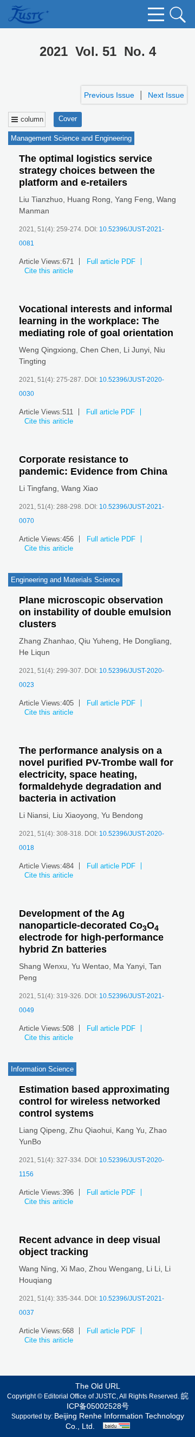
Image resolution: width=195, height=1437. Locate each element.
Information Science (42, 1069)
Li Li (153, 1268)
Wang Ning (37, 1268)
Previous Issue (109, 95)
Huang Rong (88, 199)
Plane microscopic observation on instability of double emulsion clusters (95, 612)
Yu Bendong (122, 815)
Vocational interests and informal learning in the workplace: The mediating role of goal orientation (96, 321)
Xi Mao (72, 1268)
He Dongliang (146, 640)
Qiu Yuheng (99, 640)
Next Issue (166, 95)
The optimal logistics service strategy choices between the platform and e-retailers (87, 170)
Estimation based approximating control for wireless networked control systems (94, 1101)
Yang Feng (133, 199)
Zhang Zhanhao (46, 640)
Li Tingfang (38, 488)
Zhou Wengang (115, 1268)
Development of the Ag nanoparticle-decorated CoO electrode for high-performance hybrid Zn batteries (91, 931)
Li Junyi (136, 349)
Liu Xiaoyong (75, 815)
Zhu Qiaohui (90, 1130)
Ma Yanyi (129, 966)
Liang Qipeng (42, 1130)
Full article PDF (111, 261)
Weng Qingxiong (47, 349)
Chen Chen (99, 349)
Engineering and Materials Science (65, 580)
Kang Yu (130, 1130)
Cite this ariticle (48, 270)
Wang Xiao (79, 488)
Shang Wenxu (43, 966)
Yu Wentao (90, 966)
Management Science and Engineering (71, 138)
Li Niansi (33, 815)
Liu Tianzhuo (41, 199)
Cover (67, 119)
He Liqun (34, 652)
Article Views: (40, 261)
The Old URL (97, 1386)
